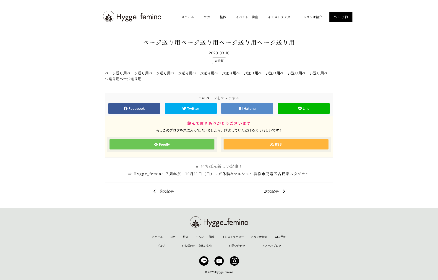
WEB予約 (341, 17)
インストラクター (280, 17)
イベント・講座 (247, 17)
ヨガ (207, 17)
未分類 (219, 61)
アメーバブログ (271, 245)
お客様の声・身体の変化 (197, 245)
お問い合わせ (237, 245)
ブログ (161, 245)
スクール (187, 17)
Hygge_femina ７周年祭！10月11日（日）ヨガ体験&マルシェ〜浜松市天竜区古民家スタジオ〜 (221, 173)
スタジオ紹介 (312, 17)
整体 (223, 17)
